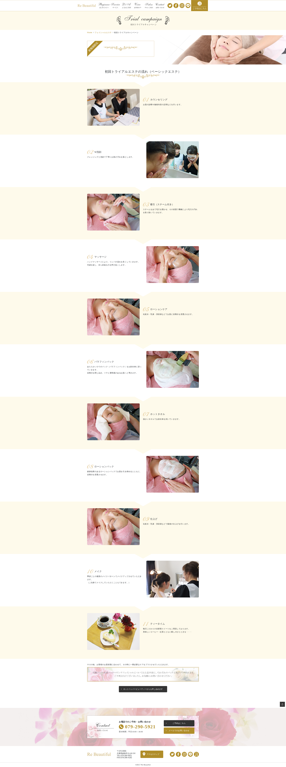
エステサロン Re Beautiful (87, 5)
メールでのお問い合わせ (179, 731)
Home (89, 32)
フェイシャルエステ (103, 32)
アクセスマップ (153, 754)
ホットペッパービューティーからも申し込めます (143, 689)
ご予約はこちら (199, 5)
